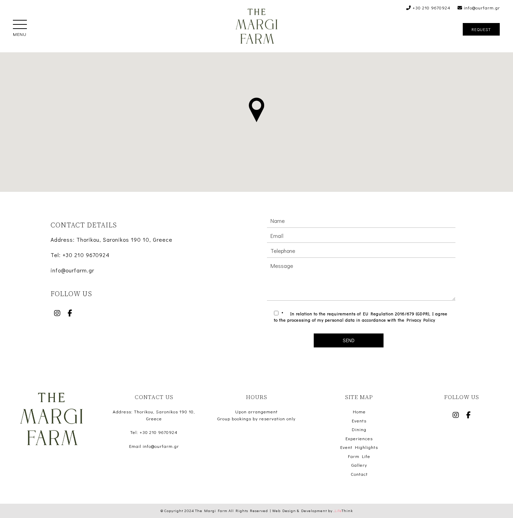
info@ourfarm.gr (481, 7)
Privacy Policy (421, 320)
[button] (20, 25)
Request (481, 29)
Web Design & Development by (312, 510)
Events (359, 420)
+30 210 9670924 (431, 7)
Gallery (359, 465)
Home (359, 411)
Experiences (359, 438)
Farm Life (359, 456)
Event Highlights (359, 447)
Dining (359, 429)
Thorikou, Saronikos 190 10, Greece (124, 239)
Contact (359, 474)
